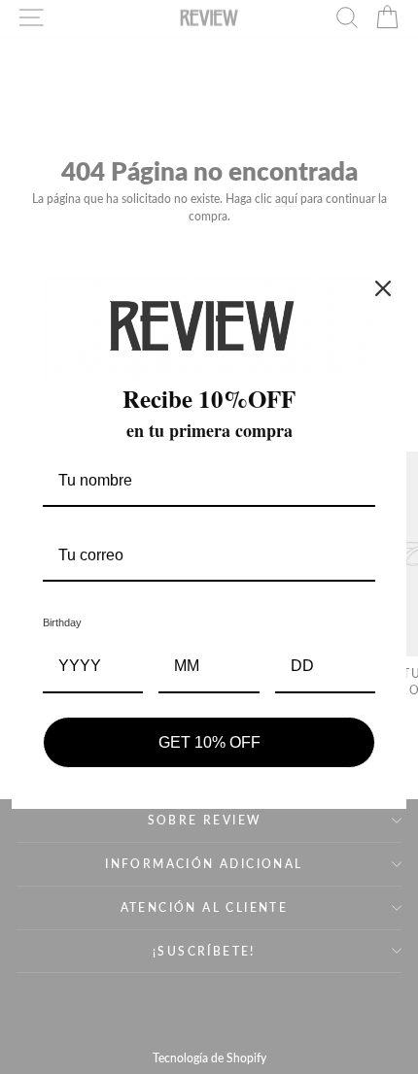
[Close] (383, 288)
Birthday (62, 622)
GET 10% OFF (209, 742)
